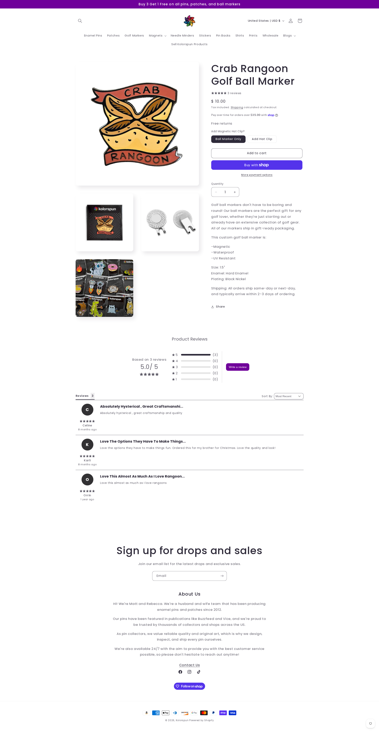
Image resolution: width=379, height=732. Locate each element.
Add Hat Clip (262, 139)
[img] (87, 421)
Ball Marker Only (228, 139)
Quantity (217, 184)
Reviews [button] (82, 396)
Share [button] (220, 307)
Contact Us (189, 665)
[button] (80, 20)
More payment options (257, 174)
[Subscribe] (222, 576)
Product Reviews (189, 339)
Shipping (237, 107)
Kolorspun (182, 720)
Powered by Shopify (201, 720)
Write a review (238, 367)
